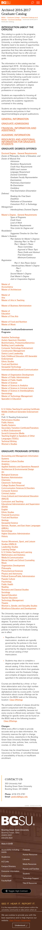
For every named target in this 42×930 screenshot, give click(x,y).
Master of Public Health (11, 380)
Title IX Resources (30, 883)
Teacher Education (9, 597)
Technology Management (12, 600)
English (4, 509)
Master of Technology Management (17, 396)
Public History (7, 422)
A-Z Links (5, 862)
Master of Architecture (11, 289)
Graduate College (13, 17)
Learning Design (8, 549)
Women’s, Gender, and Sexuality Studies (19, 605)
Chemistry (5, 480)
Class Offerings (16, 700)
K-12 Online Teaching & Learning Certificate (20, 409)
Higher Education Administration (15, 533)
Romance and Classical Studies (15, 589)
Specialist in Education (11, 399)
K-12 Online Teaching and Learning (16, 552)
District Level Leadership (12, 353)
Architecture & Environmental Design (17, 469)
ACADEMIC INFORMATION (15, 134)
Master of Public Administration (15, 377)
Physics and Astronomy (11, 573)
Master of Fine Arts (9, 316)
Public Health (7, 584)
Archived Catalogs (14, 19)
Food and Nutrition (9, 364)
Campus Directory (8, 866)
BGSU (3, 17)
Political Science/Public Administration (18, 576)
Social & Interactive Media (12, 433)
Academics (5, 857)
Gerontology (6, 531)
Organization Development (13, 565)
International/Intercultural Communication (19, 369)
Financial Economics (10, 515)
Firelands (26, 850)
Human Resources (30, 854)
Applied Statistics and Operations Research (20, 466)
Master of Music (8, 324)
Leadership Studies (9, 547)
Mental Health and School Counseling (17, 560)
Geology (5, 520)
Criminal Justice (8, 493)
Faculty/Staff (6, 881)
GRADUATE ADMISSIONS (15, 123)
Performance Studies (10, 420)
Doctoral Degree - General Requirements (19, 153)
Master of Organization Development (17, 374)
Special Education (9, 595)
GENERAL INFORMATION (15, 118)
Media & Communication (12, 557)
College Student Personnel (13, 485)
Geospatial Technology (11, 367)
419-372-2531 (7, 838)
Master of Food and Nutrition (14, 321)
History (4, 536)
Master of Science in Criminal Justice (17, 388)
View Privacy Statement (19, 920)
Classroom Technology (11, 482)
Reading (5, 587)
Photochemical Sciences (12, 571)
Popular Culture (8, 579)
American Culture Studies (12, 461)
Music (4, 563)
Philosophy (6, 568)
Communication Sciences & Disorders (18, 488)
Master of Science (9, 382)
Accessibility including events (10, 851)
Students (26, 874)
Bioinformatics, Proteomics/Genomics (17, 343)
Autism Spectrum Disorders (13, 340)
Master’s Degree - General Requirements (19, 215)
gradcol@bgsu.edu (19, 796)
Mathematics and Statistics (13, 555)
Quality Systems (8, 425)
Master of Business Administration (16, 305)
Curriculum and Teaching (12, 501)
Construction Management (13, 351)
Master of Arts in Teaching (12, 300)
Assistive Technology (10, 337)
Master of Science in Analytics (14, 385)
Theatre (4, 603)
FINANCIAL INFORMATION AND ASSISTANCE (18, 129)
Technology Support (31, 878)
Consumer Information (10, 871)
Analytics (5, 464)
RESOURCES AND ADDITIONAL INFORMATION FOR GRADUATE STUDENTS (18, 141)
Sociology (5, 592)
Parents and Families (31, 869)
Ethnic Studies (7, 361)
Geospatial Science (9, 523)
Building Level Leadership (12, 345)
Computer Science (9, 491)
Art (2, 472)
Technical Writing (9, 441)
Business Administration (12, 477)
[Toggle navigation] (38, 2)
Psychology (6, 581)
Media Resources (29, 864)
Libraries (26, 859)
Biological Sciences (9, 474)
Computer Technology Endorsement (17, 348)
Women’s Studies (9, 444)
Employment (6, 876)
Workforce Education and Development (18, 608)
